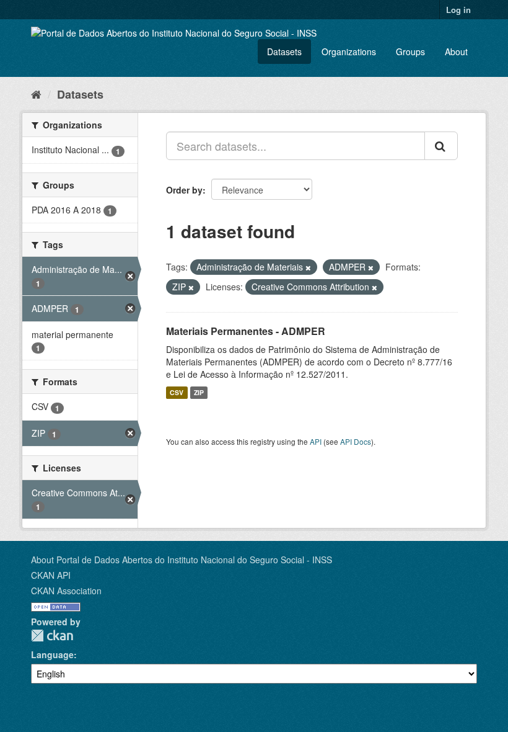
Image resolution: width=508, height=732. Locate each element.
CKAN (52, 635)
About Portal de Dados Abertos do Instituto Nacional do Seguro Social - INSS (181, 559)
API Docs (355, 441)
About (456, 51)
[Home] (36, 94)
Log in (458, 10)
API (316, 441)
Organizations (349, 51)
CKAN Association (66, 590)
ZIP (199, 392)
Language (52, 654)
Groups (410, 51)
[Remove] (308, 267)
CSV (176, 392)
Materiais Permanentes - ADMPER (245, 331)
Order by (184, 190)
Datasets (284, 51)
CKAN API (51, 575)
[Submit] (441, 146)
